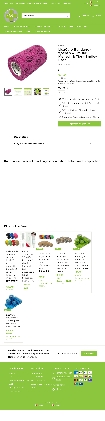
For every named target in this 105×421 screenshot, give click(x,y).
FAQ (11, 377)
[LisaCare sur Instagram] (53, 389)
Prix (60, 70)
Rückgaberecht (16, 388)
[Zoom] (27, 62)
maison (7, 26)
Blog (28, 31)
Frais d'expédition (78, 81)
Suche (12, 373)
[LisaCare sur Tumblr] (61, 389)
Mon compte (15, 391)
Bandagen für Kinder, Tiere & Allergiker (73, 26)
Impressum (36, 373)
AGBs (33, 388)
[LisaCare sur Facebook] (57, 389)
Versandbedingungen (41, 384)
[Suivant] (50, 92)
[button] (12, 281)
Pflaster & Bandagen (22, 26)
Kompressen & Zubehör (13, 31)
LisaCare (21, 226)
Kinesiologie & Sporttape (43, 26)
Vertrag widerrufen (42, 31)
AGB (11, 384)
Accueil (61, 45)
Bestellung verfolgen (19, 380)
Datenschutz (37, 377)
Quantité (63, 88)
